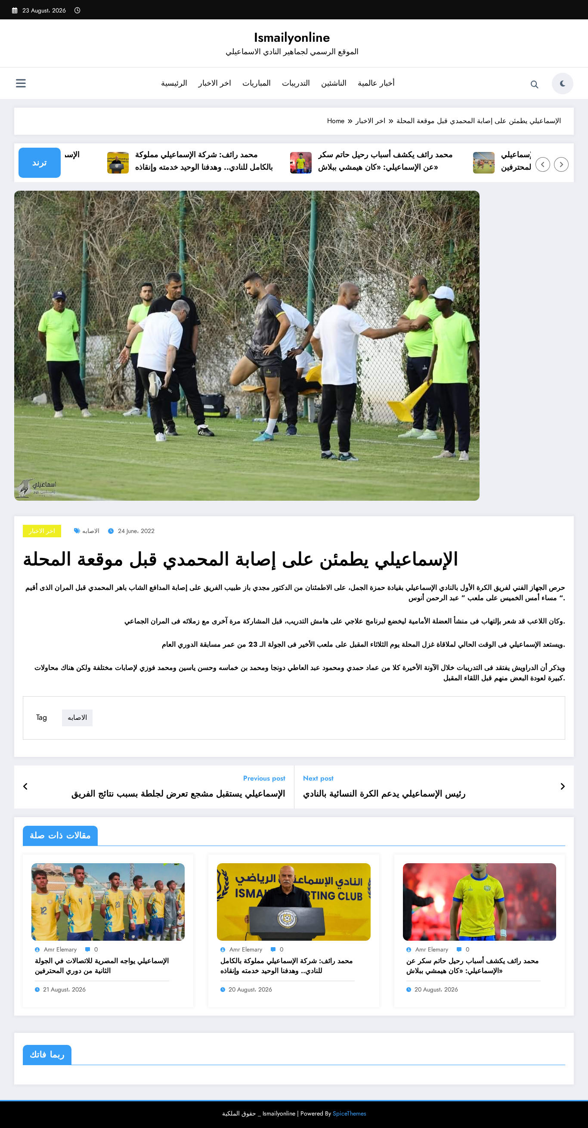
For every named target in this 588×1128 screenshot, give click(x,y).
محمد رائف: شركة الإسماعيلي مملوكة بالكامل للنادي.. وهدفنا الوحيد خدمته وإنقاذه (186, 161)
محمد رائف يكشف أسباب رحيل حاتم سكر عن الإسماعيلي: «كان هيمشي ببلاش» (367, 161)
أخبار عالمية (376, 83)
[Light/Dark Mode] (562, 83)
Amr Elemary (60, 949)
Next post (318, 778)
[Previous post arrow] (25, 787)
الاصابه (90, 531)
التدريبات (296, 83)
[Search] (534, 85)
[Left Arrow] (543, 164)
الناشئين (334, 83)
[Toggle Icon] (20, 84)
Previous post (264, 778)
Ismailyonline (292, 37)
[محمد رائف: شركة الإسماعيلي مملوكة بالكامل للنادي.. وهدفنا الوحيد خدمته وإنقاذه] (293, 901)
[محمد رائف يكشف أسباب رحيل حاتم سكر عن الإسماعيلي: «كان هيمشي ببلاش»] (479, 901)
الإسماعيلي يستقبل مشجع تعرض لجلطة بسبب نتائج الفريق (178, 794)
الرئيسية (174, 83)
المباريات (256, 83)
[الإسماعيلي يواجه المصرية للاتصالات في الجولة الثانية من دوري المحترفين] (108, 901)
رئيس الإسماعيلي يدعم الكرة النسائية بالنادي (384, 794)
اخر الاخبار (214, 83)
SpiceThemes (349, 1113)
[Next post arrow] (562, 787)
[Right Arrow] (561, 164)
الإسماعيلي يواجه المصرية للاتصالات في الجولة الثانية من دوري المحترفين (102, 965)
